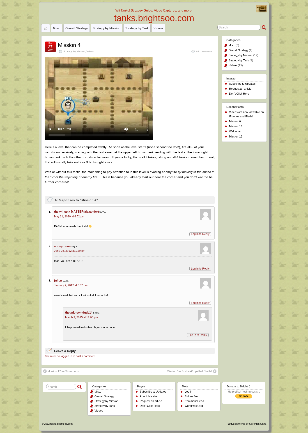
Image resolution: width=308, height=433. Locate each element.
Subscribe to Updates (242, 83)
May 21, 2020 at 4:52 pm (69, 216)
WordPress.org (194, 405)
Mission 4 (69, 45)
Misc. (56, 28)
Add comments (204, 51)
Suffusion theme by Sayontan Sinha (247, 423)
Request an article (240, 88)
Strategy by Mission (106, 28)
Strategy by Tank (137, 28)
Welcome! (235, 131)
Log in (188, 391)
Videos (158, 28)
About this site (148, 396)
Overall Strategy (76, 28)
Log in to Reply (200, 234)
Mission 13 (235, 126)
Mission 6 (235, 121)
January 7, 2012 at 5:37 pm (70, 285)
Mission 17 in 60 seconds (63, 371)
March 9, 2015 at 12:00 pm (81, 317)
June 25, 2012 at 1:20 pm (69, 250)
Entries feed (192, 396)
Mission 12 (235, 136)
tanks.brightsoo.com (154, 18)
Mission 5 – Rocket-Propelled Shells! (189, 371)
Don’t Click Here (239, 93)
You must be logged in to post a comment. (70, 356)
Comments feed (194, 401)
